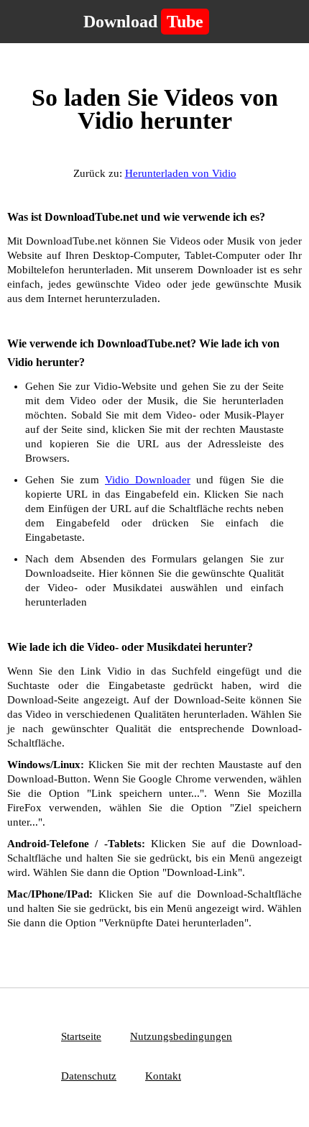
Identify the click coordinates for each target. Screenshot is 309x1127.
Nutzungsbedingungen (181, 1036)
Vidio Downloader (147, 479)
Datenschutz (88, 1076)
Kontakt (163, 1076)
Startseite (81, 1036)
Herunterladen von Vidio (180, 173)
